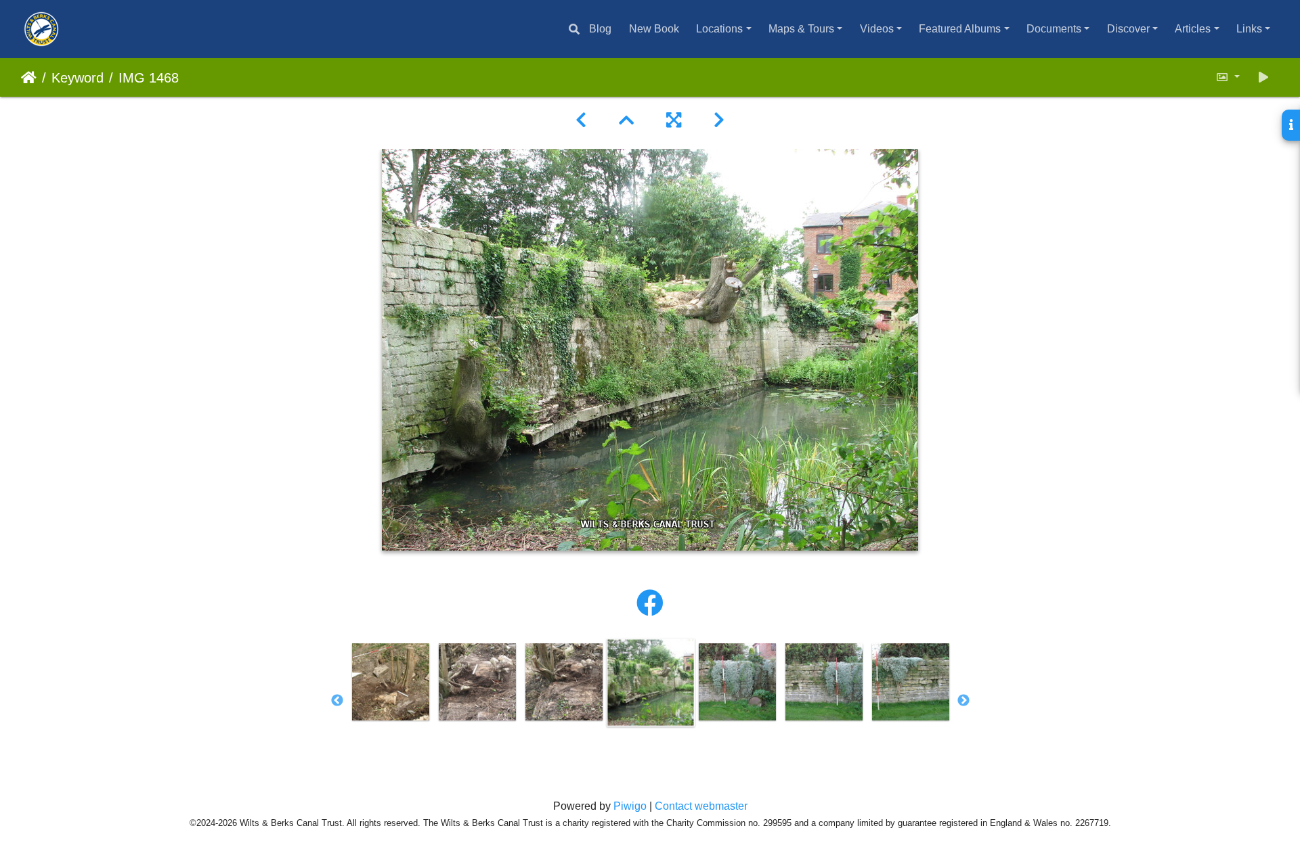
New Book (654, 28)
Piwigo (630, 806)
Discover (1128, 28)
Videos (877, 28)
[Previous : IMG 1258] (581, 120)
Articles (1193, 28)
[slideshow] (1263, 77)
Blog (600, 28)
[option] (390, 681)
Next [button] (963, 701)
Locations (719, 28)
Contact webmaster (701, 806)
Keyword (77, 77)
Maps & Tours (801, 28)
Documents (1053, 28)
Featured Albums (960, 28)
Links (1249, 28)
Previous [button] (337, 701)
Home (29, 78)
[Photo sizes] (1228, 77)
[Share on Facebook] (650, 603)
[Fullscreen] (673, 120)
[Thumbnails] (626, 120)
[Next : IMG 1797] (719, 120)
